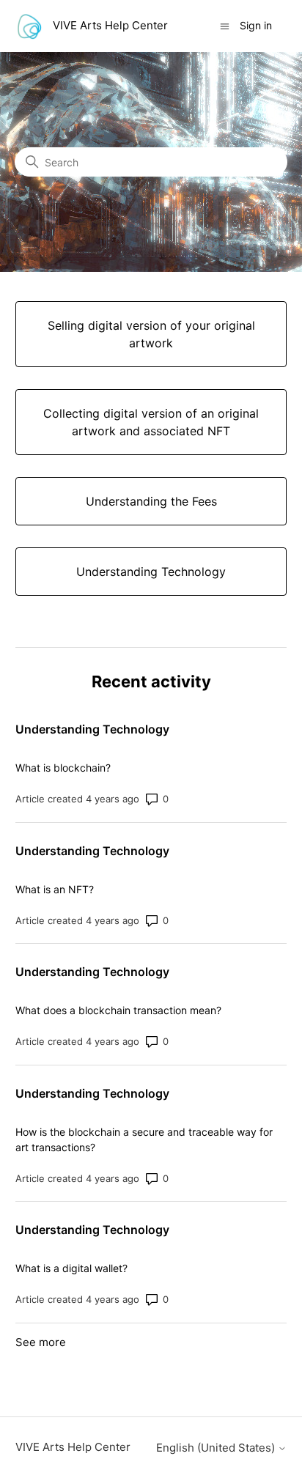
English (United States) (217, 1447)
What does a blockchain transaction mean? (118, 1010)
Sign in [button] (256, 25)
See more (40, 1342)
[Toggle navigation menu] (224, 25)
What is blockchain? (63, 767)
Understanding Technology (92, 729)
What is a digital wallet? (71, 1268)
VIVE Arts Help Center (72, 1447)
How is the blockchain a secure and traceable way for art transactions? (144, 1139)
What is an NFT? (54, 889)
